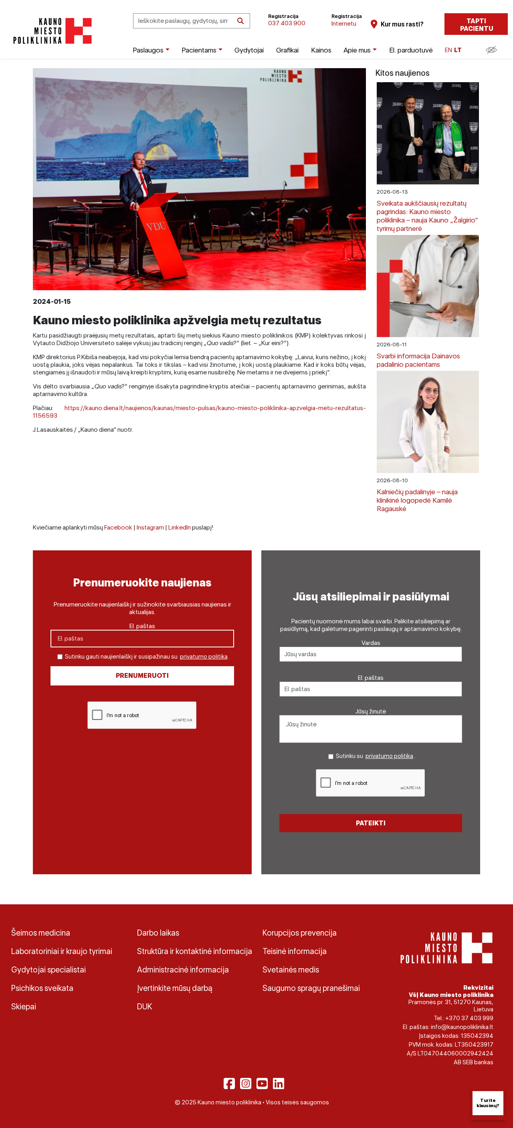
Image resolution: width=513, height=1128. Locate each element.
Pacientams (199, 50)
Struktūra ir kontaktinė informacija (194, 951)
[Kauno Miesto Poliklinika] (51, 31)
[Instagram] (245, 1083)
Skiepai (23, 1006)
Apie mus (357, 50)
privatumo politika (204, 656)
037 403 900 (286, 23)
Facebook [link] (118, 527)
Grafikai (287, 50)
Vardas (371, 643)
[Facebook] (229, 1083)
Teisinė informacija (295, 951)
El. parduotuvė (411, 50)
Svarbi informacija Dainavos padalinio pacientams (418, 360)
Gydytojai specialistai (48, 969)
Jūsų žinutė (370, 711)
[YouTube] (262, 1083)
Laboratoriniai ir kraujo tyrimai (61, 951)
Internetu (343, 23)
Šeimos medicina (40, 933)
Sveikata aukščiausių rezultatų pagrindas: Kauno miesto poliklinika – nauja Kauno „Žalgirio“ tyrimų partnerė (427, 215)
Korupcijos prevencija (300, 933)
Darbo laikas (158, 933)
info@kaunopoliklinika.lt (462, 1027)
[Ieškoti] (240, 20)
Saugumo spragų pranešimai (311, 988)
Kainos (321, 50)
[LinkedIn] (278, 1083)
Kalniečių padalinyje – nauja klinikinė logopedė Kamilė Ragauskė (417, 500)
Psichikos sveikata (42, 988)
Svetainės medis (291, 969)
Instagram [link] (150, 527)
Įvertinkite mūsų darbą (174, 988)
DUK (144, 1006)
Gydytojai (249, 50)
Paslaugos (148, 50)
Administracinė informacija (183, 969)
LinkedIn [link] (179, 527)
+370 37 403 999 (469, 1018)
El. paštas (142, 626)
